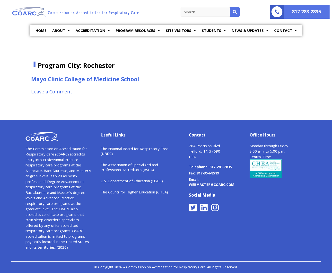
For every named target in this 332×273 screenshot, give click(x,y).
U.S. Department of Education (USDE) (132, 180)
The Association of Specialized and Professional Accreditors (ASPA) (129, 167)
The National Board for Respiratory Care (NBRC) (134, 151)
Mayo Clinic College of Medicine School (85, 79)
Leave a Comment (51, 91)
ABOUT (58, 30)
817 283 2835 (306, 11)
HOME (40, 30)
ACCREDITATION (90, 30)
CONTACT (283, 30)
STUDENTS (211, 30)
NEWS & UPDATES (248, 30)
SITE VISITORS (178, 30)
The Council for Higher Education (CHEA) (134, 192)
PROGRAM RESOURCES (135, 30)
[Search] (235, 12)
